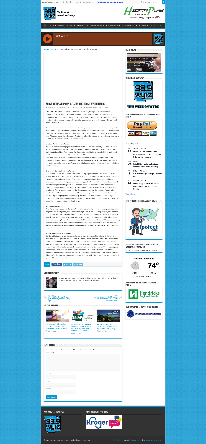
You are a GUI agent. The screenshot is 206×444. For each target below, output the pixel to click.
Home (45, 25)
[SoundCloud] (149, 2)
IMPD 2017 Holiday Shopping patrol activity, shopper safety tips (59, 298)
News (81, 26)
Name (48, 374)
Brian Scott (51, 107)
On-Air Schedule (57, 26)
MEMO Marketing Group (154, 440)
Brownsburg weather (144, 276)
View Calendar (131, 194)
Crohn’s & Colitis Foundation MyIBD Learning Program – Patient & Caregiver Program (147, 154)
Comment (50, 353)
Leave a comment (91, 107)
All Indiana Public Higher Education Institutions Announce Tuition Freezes (56, 326)
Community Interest (95, 26)
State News (54, 49)
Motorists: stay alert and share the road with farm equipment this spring (107, 326)
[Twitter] (144, 2)
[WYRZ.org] (59, 13)
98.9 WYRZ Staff (113, 26)
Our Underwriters (88, 2)
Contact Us (144, 26)
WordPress (135, 440)
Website (49, 389)
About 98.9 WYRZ (129, 26)
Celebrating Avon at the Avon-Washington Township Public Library (146, 186)
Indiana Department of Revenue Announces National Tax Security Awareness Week (105, 298)
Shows (71, 26)
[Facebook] (141, 2)
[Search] (163, 2)
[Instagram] (146, 2)
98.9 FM (78, 2)
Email (48, 381)
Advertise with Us (67, 2)
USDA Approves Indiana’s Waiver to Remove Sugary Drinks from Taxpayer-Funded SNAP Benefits (81, 327)
